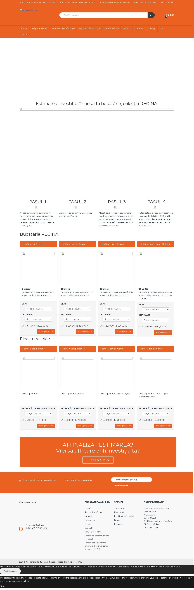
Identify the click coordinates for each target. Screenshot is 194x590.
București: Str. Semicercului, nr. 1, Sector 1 (39, 2)
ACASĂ (24, 28)
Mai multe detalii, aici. (172, 566)
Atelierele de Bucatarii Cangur (41, 562)
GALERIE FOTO (111, 28)
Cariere (88, 524)
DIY (161, 28)
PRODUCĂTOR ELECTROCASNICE (38, 408)
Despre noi (90, 520)
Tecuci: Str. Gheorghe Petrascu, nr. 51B (77, 2)
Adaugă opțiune (46, 331)
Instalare (118, 524)
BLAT (24, 304)
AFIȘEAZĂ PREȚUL (100, 460)
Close (2, 586)
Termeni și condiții (93, 532)
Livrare (117, 520)
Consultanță (119, 508)
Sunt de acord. (10, 571)
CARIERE (138, 28)
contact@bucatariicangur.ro (145, 2)
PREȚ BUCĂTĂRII (39, 28)
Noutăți (88, 516)
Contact (88, 528)
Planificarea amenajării (124, 516)
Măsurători (119, 512)
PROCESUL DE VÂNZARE (63, 28)
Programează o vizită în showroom (114, 2)
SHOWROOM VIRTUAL (89, 28)
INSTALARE (27, 314)
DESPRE (126, 28)
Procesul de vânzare (94, 512)
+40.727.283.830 (167, 2)
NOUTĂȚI (151, 28)
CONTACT (25, 35)
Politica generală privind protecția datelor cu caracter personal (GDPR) (97, 546)
